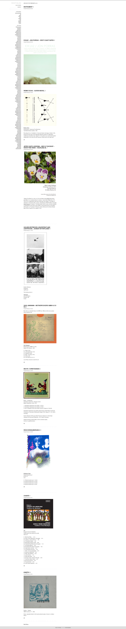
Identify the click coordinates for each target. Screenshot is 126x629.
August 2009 (18, 128)
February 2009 (18, 135)
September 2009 (18, 127)
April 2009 (19, 133)
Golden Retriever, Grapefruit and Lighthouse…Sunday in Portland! (37, 228)
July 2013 (19, 76)
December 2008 (18, 137)
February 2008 (18, 148)
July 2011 (19, 103)
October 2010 (18, 113)
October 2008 (18, 139)
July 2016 (19, 36)
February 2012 (18, 95)
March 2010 (19, 120)
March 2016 (19, 41)
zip (24, 139)
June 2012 (19, 91)
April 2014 (19, 66)
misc (20, 17)
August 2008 (18, 141)
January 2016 (18, 43)
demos (20, 16)
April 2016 (19, 40)
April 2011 (19, 106)
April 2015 (19, 53)
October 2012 (18, 86)
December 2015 (18, 44)
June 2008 (19, 144)
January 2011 (18, 109)
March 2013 (19, 81)
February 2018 (18, 26)
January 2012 (18, 96)
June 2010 (19, 117)
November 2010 (18, 112)
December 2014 (18, 57)
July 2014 (19, 63)
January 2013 (18, 83)
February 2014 (18, 68)
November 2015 (18, 45)
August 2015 (18, 49)
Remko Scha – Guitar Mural (34, 91)
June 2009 (19, 130)
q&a (20, 19)
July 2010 (19, 116)
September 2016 (18, 34)
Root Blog (16, 3)
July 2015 (19, 50)
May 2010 (19, 118)
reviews (19, 20)
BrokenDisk (68, 627)
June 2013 (19, 77)
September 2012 (18, 87)
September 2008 (18, 140)
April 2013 (19, 79)
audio (20, 15)
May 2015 (19, 52)
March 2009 (19, 134)
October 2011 (18, 99)
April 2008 (19, 146)
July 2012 (19, 89)
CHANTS (26, 496)
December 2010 (18, 110)
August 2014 (18, 62)
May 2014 (19, 65)
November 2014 (18, 58)
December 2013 (18, 71)
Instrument (28, 7)
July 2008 (19, 143)
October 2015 (18, 46)
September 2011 (18, 101)
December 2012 (18, 84)
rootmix (19, 21)
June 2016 (19, 37)
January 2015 (18, 56)
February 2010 (18, 122)
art (20, 14)
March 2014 (19, 67)
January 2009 (18, 136)
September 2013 (18, 74)
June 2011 (19, 104)
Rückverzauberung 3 (32, 430)
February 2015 (18, 55)
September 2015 (18, 47)
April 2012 (19, 93)
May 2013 (19, 78)
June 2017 (19, 28)
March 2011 (19, 107)
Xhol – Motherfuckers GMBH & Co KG (40, 306)
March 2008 (19, 147)
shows (20, 23)
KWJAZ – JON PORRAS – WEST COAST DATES (39, 40)
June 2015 (19, 51)
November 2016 (18, 32)
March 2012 (19, 94)
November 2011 (18, 98)
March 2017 (19, 30)
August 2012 (18, 88)
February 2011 (18, 108)
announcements (18, 13)
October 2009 (18, 126)
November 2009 (18, 125)
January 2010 (18, 123)
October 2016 (18, 33)
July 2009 (19, 129)
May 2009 (19, 131)
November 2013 (18, 72)
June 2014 (19, 64)
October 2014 (18, 60)
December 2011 (18, 97)
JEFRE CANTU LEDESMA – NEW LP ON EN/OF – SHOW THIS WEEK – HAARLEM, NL (39, 147)
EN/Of (48, 198)
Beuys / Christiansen (31, 369)
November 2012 (18, 85)
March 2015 (19, 54)
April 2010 (19, 119)
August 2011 (18, 102)
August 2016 (18, 35)
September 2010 (18, 114)
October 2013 (18, 73)
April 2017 (19, 29)
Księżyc (26, 572)
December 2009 (18, 124)
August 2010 (18, 115)
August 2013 (18, 75)
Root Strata (18, 5)
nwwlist (19, 18)
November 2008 (18, 138)
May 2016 (19, 39)
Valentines (26, 294)
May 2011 (19, 105)
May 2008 (19, 145)
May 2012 (19, 92)
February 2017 (18, 31)
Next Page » (26, 624)
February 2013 (18, 82)
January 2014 (18, 70)
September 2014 (18, 61)
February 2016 (18, 42)
